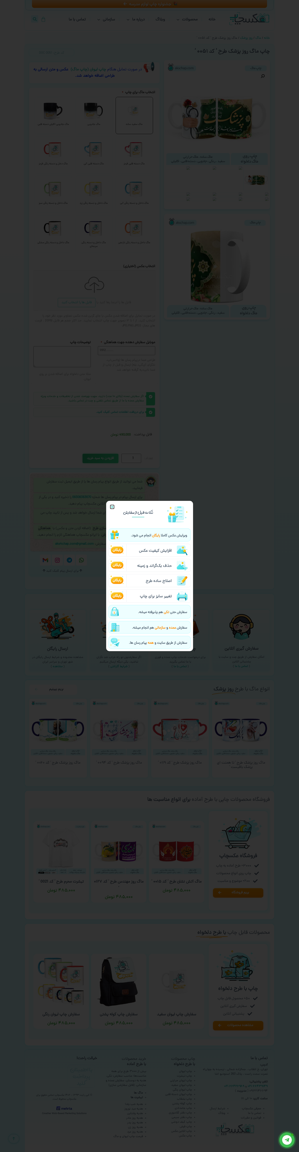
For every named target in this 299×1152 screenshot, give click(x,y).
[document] (149, 576)
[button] (112, 507)
